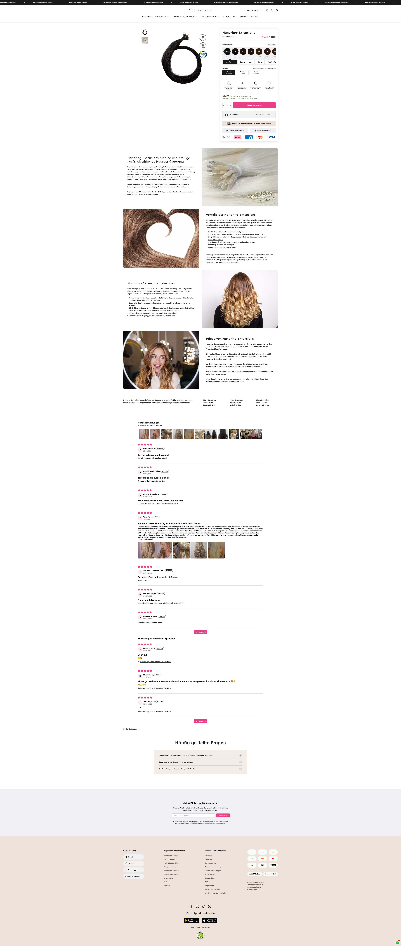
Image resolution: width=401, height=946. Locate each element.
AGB (206, 882)
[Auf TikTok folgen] (203, 906)
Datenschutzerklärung (208, 821)
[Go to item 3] (166, 434)
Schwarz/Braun (246, 62)
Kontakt (167, 886)
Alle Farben (230, 62)
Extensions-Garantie (172, 871)
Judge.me (133, 729)
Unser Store (168, 878)
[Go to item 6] (200, 434)
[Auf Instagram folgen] (197, 906)
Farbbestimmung (170, 859)
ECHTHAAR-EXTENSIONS (154, 17)
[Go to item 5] (189, 434)
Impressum (209, 886)
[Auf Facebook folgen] (191, 906)
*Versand (208, 856)
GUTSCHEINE (229, 17)
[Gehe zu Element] (144, 40)
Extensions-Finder (171, 856)
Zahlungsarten (210, 863)
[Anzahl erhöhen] (230, 105)
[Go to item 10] (245, 434)
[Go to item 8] (223, 434)
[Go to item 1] (144, 434)
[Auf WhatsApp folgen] (210, 906)
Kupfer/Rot (272, 62)
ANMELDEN (223, 815)
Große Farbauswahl (215, 240)
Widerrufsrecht (210, 874)
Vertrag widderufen (212, 889)
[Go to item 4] (178, 434)
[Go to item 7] (211, 434)
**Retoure (208, 859)
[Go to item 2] (155, 434)
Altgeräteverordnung (213, 867)
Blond (260, 62)
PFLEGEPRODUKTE (210, 17)
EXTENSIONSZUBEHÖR (184, 17)
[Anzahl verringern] (224, 105)
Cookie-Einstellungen (213, 871)
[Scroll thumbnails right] (260, 434)
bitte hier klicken (182, 187)
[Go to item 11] (256, 434)
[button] (146, 550)
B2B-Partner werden (171, 874)
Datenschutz (210, 878)
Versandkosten (246, 96)
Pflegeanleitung (223, 260)
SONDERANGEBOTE (249, 17)
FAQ (165, 882)
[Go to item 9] (234, 434)
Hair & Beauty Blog (171, 863)
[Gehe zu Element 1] (144, 32)
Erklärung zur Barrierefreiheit (216, 893)
